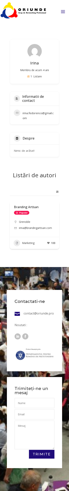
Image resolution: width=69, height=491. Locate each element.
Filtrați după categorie (55, 192)
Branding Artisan (26, 207)
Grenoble (24, 222)
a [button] (63, 12)
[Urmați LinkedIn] (18, 336)
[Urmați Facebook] (25, 336)
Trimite (42, 454)
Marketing (28, 243)
